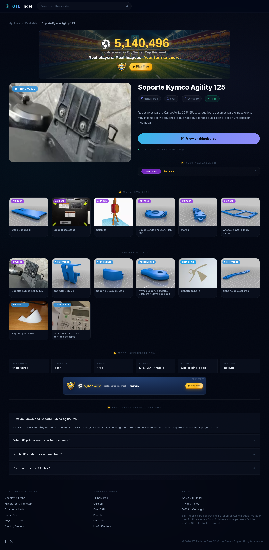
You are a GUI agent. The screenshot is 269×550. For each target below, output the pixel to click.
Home (16, 23)
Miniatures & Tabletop (18, 503)
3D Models (30, 23)
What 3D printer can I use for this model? (42, 440)
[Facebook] (6, 541)
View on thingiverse (201, 138)
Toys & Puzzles (14, 520)
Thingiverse (100, 497)
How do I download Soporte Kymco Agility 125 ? (46, 419)
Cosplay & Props (15, 497)
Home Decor (12, 514)
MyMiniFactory (102, 526)
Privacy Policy (190, 503)
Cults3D (98, 503)
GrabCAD (99, 509)
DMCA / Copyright (193, 509)
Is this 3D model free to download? (37, 454)
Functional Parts (15, 509)
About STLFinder (192, 497)
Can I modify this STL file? (31, 468)
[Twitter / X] (11, 541)
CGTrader (99, 520)
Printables (99, 514)
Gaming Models (14, 526)
